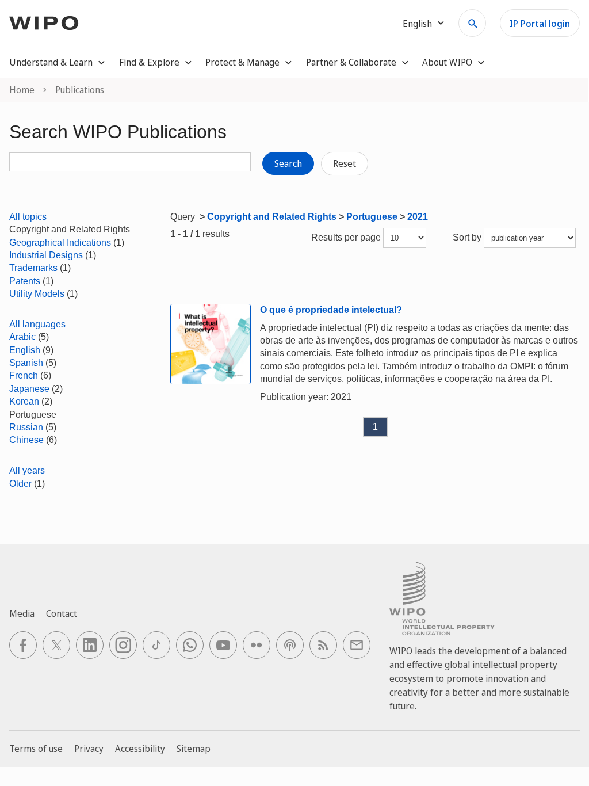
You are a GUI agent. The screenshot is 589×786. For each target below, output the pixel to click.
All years (27, 470)
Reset (344, 163)
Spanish (26, 363)
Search (288, 163)
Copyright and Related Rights (271, 217)
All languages (37, 324)
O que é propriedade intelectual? (331, 310)
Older (20, 484)
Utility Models (36, 294)
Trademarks (33, 268)
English (24, 350)
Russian (26, 427)
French (23, 375)
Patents (24, 281)
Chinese (26, 440)
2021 (417, 217)
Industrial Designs (46, 255)
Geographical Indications (60, 242)
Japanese (29, 389)
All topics (28, 217)
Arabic (22, 337)
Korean (24, 401)
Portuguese (371, 217)
